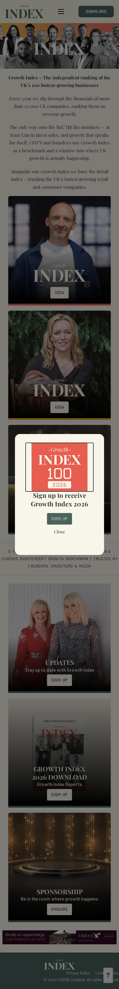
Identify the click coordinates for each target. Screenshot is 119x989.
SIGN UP (59, 519)
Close (59, 532)
